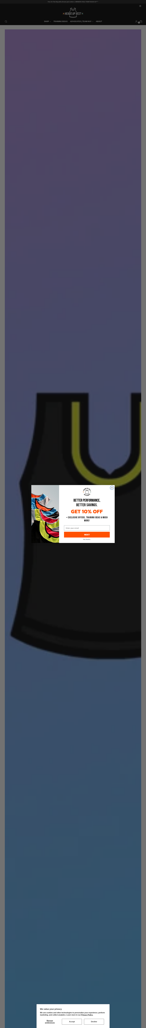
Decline (94, 1022)
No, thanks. (87, 539)
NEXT (87, 534)
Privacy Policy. (87, 1015)
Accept (72, 1022)
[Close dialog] (112, 488)
